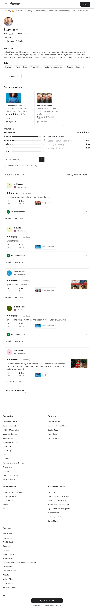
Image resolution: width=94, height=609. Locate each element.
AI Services (7, 446)
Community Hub (9, 500)
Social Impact (8, 546)
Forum (5, 504)
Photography (7, 467)
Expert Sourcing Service (57, 500)
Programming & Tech (44, 11)
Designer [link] (8, 67)
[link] (47, 600)
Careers (6, 550)
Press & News (8, 583)
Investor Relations (9, 587)
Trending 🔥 (9, 11)
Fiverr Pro (51, 492)
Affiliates (6, 575)
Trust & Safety (8, 542)
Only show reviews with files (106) (22, 166)
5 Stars (7, 137)
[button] (6, 4)
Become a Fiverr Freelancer (13, 492)
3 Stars (7, 144)
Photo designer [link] (21, 67)
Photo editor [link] (35, 67)
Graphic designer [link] (73, 67)
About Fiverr (7, 534)
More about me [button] (13, 76)
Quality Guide (53, 430)
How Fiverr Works (54, 422)
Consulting (7, 450)
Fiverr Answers (53, 438)
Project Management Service (58, 496)
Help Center (7, 538)
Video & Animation (10, 434)
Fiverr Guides (53, 434)
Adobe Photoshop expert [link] (53, 67)
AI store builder (53, 513)
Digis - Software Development (59, 509)
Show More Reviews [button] (15, 390)
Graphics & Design (24, 11)
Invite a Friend (8, 579)
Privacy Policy (8, 558)
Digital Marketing (62, 11)
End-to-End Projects (10, 475)
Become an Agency (10, 496)
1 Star (7, 151)
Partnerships (7, 567)
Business (6, 459)
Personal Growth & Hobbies (13, 463)
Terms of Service (9, 554)
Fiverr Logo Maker (55, 517)
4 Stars (7, 140)
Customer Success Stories (57, 426)
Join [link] (85, 4)
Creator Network (9, 571)
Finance (6, 471)
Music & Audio (8, 438)
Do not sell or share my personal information (19, 563)
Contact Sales (53, 521)
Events (5, 509)
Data (5, 455)
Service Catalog (9, 479)
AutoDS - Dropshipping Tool (58, 504)
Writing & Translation (11, 430)
